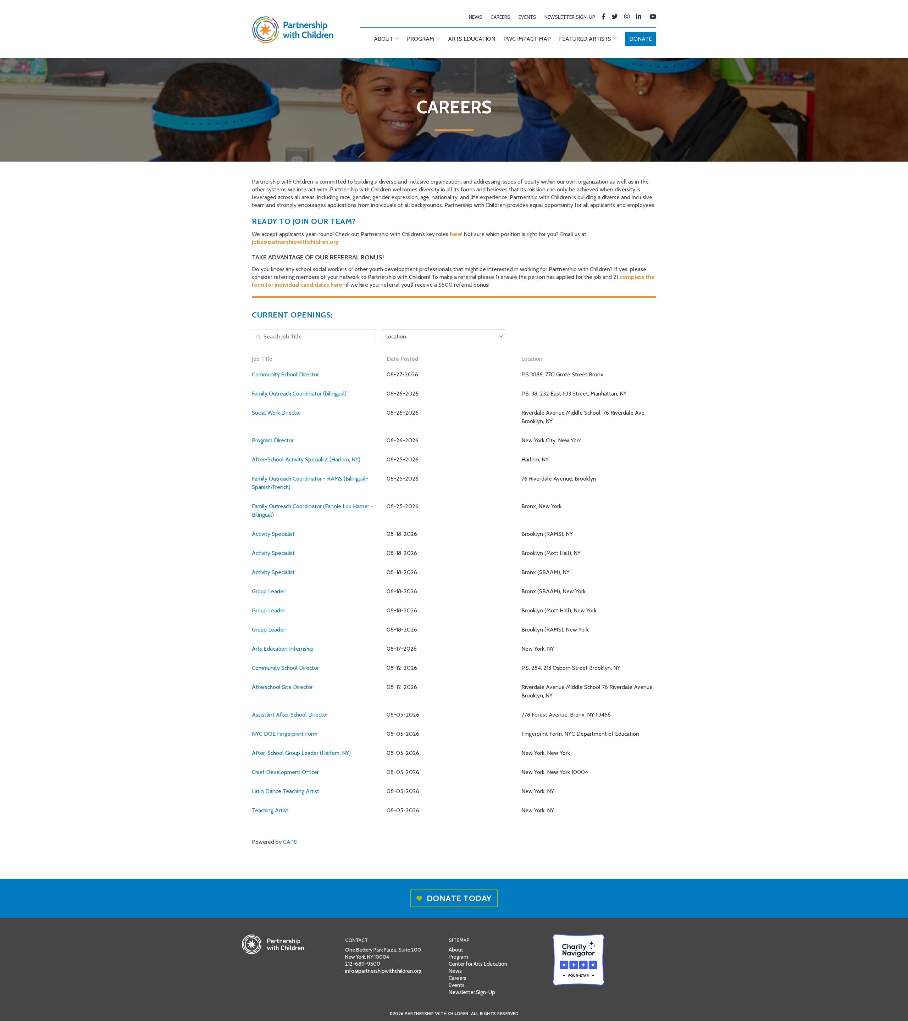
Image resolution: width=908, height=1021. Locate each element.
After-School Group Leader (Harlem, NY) (301, 753)
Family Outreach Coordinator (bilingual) (299, 393)
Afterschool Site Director (282, 687)
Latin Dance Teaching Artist (285, 791)
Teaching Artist (270, 810)
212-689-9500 (362, 964)
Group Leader (268, 591)
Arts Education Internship (283, 648)
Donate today (459, 898)
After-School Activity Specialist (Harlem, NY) (306, 459)
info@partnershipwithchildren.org (383, 971)
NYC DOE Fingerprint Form (284, 733)
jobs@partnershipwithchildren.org (295, 242)
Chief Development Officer (285, 772)
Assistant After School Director (290, 714)
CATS (290, 841)
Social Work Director (276, 412)
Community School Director (285, 374)
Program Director (273, 440)
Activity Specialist (273, 534)
